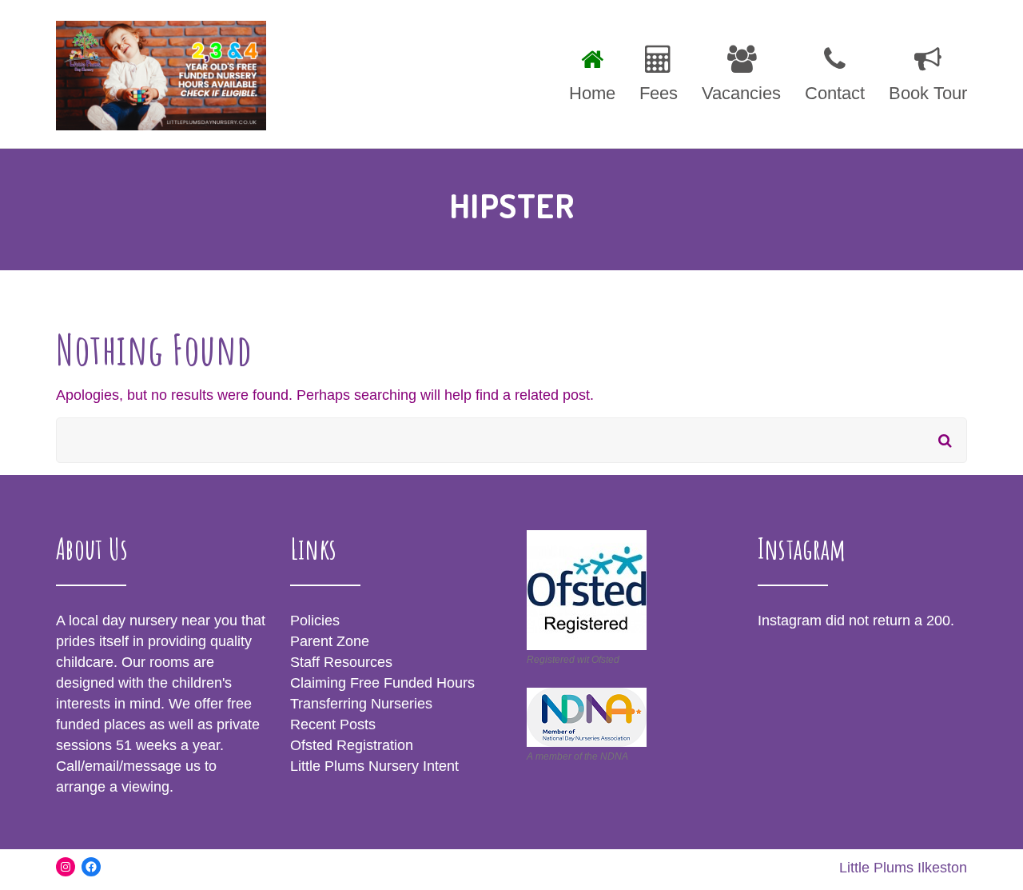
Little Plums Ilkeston (903, 868)
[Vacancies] (741, 71)
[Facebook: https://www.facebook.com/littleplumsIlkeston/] (91, 866)
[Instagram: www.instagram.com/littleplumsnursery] (65, 866)
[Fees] (658, 71)
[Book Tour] (922, 71)
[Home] (592, 71)
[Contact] (835, 71)
